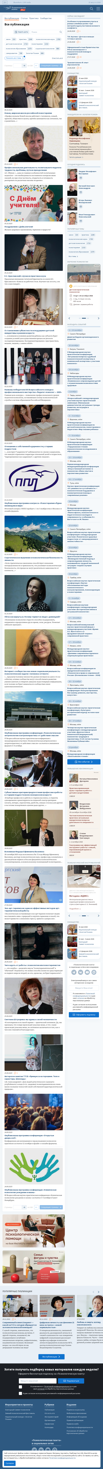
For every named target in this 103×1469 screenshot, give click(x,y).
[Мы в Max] (93, 972)
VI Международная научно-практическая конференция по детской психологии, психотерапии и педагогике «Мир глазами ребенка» (83, 426)
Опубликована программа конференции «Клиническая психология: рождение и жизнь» (30, 1191)
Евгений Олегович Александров (87, 187)
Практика (33, 18)
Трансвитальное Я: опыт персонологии (77, 64)
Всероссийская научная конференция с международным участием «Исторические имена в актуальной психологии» (82, 608)
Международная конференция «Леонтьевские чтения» (81, 755)
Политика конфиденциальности (80, 1427)
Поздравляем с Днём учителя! (19, 226)
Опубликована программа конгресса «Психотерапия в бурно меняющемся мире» (33, 504)
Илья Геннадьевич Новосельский (87, 216)
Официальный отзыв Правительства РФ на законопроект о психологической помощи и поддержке (83, 50)
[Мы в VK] (80, 972)
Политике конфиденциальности (62, 1458)
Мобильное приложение (76, 1413)
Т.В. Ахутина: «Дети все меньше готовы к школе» (80, 38)
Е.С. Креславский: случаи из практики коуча (25, 276)
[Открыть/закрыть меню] (98, 8)
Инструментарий (51, 1417)
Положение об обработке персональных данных (77, 1432)
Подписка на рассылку (76, 1410)
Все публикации (12, 18)
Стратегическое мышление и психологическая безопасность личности (34, 558)
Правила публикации (75, 1420)
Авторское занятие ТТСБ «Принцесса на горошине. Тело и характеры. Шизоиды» (32, 1077)
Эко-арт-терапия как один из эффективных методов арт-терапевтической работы (32, 909)
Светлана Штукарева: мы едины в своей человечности (31, 1019)
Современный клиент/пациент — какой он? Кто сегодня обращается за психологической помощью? (20, 1325)
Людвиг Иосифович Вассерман (87, 172)
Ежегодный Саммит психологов (17, 1410)
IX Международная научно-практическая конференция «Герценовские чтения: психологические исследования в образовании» (82, 446)
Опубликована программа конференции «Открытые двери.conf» (29, 1136)
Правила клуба (73, 1424)
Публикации (50, 1410)
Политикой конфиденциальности (84, 994)
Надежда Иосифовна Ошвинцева (79, 139)
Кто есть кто (50, 1413)
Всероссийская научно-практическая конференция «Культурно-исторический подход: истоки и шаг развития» (83, 711)
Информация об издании (77, 1417)
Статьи (24, 18)
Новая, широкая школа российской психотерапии (28, 113)
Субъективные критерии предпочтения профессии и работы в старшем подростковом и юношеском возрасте (33, 793)
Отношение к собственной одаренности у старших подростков (29, 447)
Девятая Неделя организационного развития (83, 338)
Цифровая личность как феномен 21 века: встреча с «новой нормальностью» (57, 1325)
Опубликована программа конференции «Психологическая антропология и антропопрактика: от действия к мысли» (33, 734)
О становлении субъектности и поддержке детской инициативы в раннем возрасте (29, 331)
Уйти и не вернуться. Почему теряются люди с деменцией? (32, 617)
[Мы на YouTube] (87, 972)
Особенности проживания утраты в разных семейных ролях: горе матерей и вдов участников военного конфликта (83, 24)
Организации (50, 1420)
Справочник (49, 1424)
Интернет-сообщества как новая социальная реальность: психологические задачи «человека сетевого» (32, 672)
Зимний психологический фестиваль (20, 1413)
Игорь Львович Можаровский (85, 201)
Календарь (49, 1427)
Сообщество (46, 18)
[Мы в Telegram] (73, 972)
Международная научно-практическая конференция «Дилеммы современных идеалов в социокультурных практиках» (82, 652)
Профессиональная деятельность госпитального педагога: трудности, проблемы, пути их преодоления (33, 168)
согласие (80, 998)
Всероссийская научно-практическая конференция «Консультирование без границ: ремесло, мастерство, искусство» (83, 691)
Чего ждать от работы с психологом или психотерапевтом (32, 965)
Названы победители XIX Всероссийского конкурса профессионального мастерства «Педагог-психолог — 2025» (33, 390)
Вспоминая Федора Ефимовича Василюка (24, 851)
